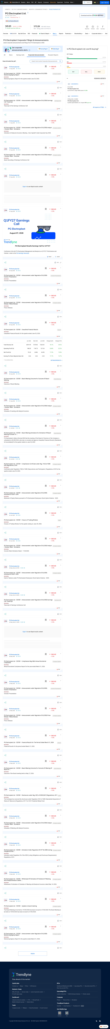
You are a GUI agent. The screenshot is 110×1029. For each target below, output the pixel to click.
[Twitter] (96, 1021)
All (4, 55)
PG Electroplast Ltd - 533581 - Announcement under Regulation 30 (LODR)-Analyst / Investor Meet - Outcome (28, 155)
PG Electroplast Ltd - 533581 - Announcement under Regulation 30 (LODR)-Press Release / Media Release (27, 303)
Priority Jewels (86, 994)
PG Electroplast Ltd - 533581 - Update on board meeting (20, 906)
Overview (5, 33)
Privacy (59, 1000)
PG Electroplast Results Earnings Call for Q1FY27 (32, 246)
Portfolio (66, 2)
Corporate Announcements (36, 55)
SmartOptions (67, 1006)
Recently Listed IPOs (90, 986)
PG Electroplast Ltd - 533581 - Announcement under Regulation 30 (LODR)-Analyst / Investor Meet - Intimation (28, 128)
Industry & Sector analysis (18, 1000)
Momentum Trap (14, 17)
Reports (40, 2)
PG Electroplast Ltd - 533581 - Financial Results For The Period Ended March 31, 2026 (29, 742)
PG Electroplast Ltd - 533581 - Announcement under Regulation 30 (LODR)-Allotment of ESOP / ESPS (25, 493)
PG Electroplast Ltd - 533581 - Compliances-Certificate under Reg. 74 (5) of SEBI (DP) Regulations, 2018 (27, 464)
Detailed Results (56, 360)
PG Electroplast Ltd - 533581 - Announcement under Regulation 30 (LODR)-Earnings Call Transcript (28, 101)
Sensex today (25, 992)
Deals (86, 33)
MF (36, 2)
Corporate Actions (97, 33)
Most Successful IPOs (62, 988)
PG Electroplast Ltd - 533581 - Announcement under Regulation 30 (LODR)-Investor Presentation (25, 276)
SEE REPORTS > (75, 84)
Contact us (15, 986)
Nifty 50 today (15, 992)
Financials (34, 33)
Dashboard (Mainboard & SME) (64, 986)
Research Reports (53, 55)
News (54, 33)
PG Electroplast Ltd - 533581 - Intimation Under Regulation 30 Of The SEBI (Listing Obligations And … (28, 850)
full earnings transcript (22, 253)
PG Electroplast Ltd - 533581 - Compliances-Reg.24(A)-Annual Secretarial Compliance (25, 661)
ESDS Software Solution (74, 994)
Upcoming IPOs (78, 986)
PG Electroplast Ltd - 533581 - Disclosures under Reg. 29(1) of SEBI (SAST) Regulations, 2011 (30, 795)
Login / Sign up (104, 2)
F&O (32, 2)
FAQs (26, 986)
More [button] (71, 2)
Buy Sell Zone (22, 33)
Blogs (21, 986)
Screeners (46, 2)
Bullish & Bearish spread (18, 1002)
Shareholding (78, 33)
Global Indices (30, 1002)
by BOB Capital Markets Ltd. (74, 102)
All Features (33, 986)
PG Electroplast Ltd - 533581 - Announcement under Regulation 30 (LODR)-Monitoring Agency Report (25, 74)
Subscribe (53, 2)
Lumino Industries (61, 994)
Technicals (68, 33)
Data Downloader (33, 1008)
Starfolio (59, 1006)
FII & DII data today (17, 994)
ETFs (29, 1000)
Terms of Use (66, 1000)
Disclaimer (74, 1000)
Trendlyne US (78, 1006)
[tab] (86, 78)
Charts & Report (45, 33)
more (33, 954)
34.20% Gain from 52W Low (13, 28)
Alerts (28, 2)
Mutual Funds (36, 1000)
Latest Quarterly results (37, 992)
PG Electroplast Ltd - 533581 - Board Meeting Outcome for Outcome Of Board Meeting (26, 379)
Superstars (60, 2)
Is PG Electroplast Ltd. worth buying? (82, 49)
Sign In (24, 186)
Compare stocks (16, 1008)
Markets (6, 2)
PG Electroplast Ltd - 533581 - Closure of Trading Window (21, 520)
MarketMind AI (16, 2)
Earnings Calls (20, 55)
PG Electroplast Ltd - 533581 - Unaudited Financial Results (21, 329)
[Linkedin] (100, 1021)
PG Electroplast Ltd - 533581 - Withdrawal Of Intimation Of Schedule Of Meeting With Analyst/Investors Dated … (27, 879)
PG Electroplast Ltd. (14, 66)
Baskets (23, 2)
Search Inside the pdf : (9, 61)
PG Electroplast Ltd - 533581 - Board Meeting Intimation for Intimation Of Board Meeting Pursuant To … (27, 433)
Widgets (25, 1008)
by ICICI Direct (71, 90)
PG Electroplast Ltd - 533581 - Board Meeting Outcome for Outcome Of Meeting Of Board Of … (28, 768)
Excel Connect (44, 1008)
